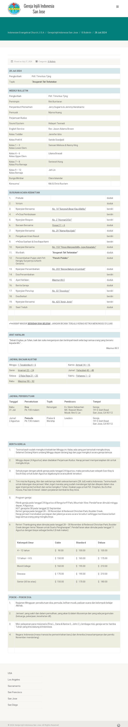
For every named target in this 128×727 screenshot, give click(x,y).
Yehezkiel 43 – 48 (85, 370)
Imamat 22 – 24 (26, 370)
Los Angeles (14, 679)
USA (10, 673)
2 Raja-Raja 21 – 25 (28, 376)
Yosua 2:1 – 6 (58, 225)
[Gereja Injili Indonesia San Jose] (35, 8)
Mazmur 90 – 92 (26, 381)
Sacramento (14, 686)
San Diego (13, 705)
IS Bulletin (51, 61)
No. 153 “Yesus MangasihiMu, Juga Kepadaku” (74, 247)
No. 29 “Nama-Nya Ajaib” (64, 231)
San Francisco (15, 692)
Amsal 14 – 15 (83, 365)
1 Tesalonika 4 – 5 (27, 365)
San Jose (12, 698)
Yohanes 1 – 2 (83, 376)
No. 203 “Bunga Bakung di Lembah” (68, 269)
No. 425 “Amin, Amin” (62, 302)
